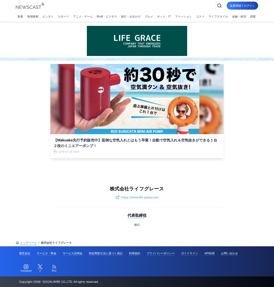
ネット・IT (164, 16)
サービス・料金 (46, 253)
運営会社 (24, 253)
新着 (20, 16)
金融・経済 (239, 16)
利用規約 (134, 253)
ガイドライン (189, 253)
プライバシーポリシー (161, 253)
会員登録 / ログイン (242, 5)
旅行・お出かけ (131, 16)
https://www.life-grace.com (140, 197)
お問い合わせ (229, 253)
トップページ (28, 242)
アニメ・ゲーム (83, 16)
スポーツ (63, 16)
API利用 (209, 253)
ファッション (183, 16)
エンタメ (48, 16)
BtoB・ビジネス (107, 16)
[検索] (219, 6)
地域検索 (32, 16)
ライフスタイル (218, 16)
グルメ (149, 16)
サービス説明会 (72, 253)
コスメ (200, 16)
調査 (253, 16)
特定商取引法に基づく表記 (106, 253)
